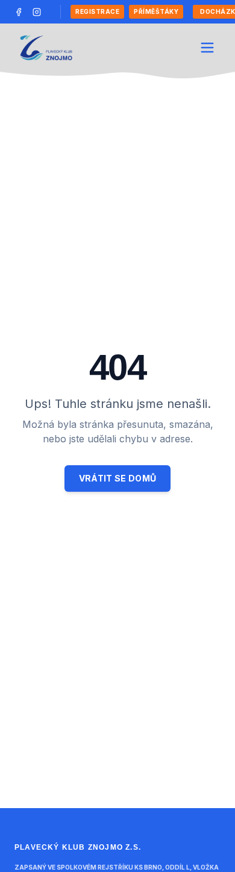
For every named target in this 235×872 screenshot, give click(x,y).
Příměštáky (156, 11)
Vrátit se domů (118, 478)
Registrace (97, 11)
